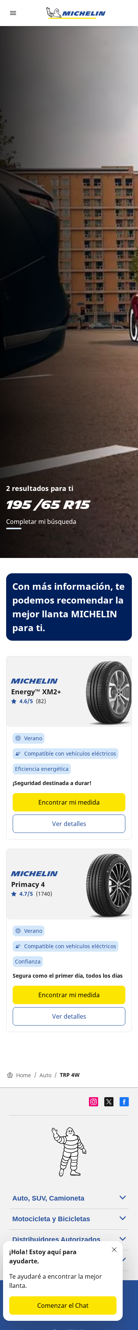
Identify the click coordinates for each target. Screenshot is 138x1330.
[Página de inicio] (76, 13)
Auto (45, 1075)
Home (23, 1075)
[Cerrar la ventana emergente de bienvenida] (114, 1249)
